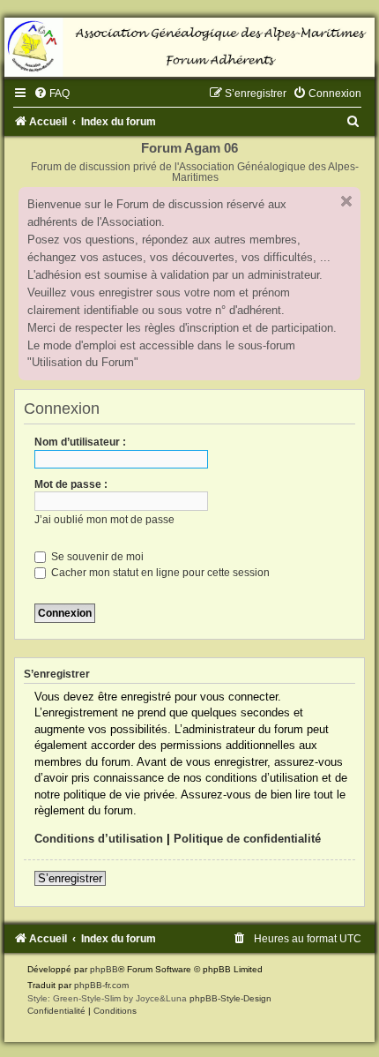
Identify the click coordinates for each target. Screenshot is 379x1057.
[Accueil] (189, 47)
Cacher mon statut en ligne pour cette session (159, 572)
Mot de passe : (71, 484)
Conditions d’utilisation (98, 838)
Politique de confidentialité (247, 838)
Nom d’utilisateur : (80, 442)
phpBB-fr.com (101, 985)
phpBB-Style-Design (230, 998)
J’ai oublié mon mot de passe (104, 520)
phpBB (104, 969)
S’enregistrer (70, 878)
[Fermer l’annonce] (346, 201)
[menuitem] (51, 93)
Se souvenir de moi (96, 557)
